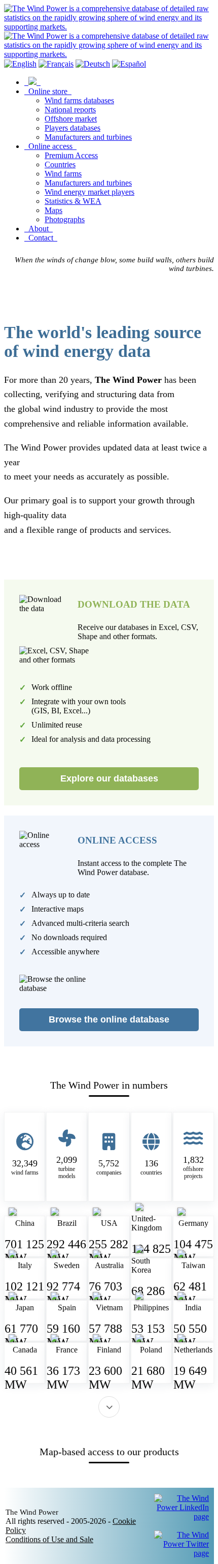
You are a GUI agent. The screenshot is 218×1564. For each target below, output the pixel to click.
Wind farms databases (79, 100)
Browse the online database (109, 1019)
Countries (60, 164)
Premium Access (71, 155)
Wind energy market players (89, 192)
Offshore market (71, 118)
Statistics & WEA (73, 201)
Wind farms (63, 173)
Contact (40, 237)
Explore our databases (109, 778)
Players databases (72, 128)
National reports (70, 109)
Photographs (65, 219)
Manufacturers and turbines (88, 137)
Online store (47, 91)
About (38, 228)
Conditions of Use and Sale (49, 1539)
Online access (50, 146)
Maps (53, 210)
